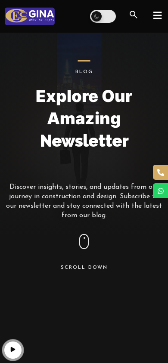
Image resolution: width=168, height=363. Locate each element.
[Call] (160, 172)
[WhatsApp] (160, 190)
